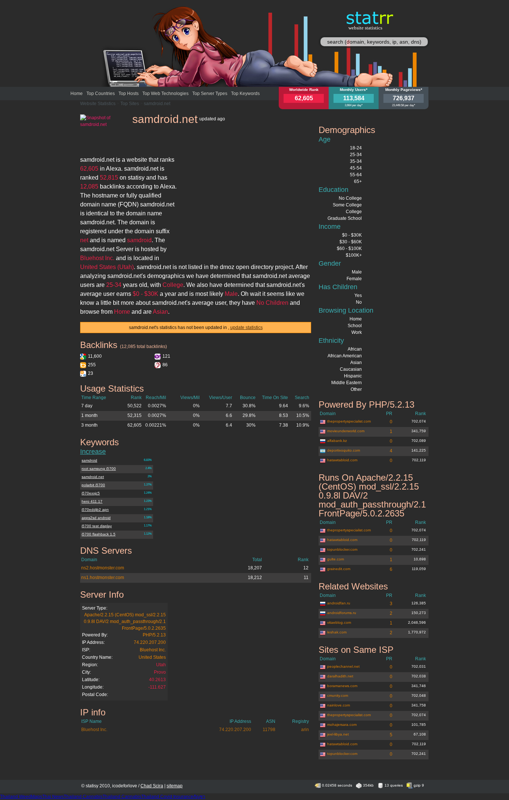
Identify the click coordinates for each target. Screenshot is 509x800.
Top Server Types (209, 93)
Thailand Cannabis (83, 796)
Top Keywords (245, 93)
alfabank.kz (337, 441)
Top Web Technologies (165, 93)
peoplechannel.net (343, 666)
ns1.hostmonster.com (102, 577)
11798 (269, 729)
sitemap (175, 785)
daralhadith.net (340, 676)
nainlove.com (338, 705)
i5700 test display (97, 526)
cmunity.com (337, 695)
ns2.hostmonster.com (102, 567)
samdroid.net (157, 103)
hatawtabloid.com (342, 460)
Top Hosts (128, 93)
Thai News (53, 796)
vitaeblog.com (339, 622)
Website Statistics (98, 103)
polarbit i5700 (93, 485)
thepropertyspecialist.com (349, 421)
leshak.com (337, 632)
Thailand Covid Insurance (167, 796)
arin (305, 729)
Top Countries (100, 93)
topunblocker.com (342, 549)
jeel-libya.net (338, 734)
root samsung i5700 (99, 469)
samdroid (89, 460)
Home (76, 93)
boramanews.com (342, 686)
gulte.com (335, 559)
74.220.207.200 (150, 642)
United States (152, 657)
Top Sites (129, 103)
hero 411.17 (92, 501)
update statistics (246, 327)
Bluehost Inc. (153, 649)
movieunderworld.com (345, 431)
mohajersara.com (342, 724)
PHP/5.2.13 (154, 635)
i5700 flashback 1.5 (99, 534)
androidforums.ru (341, 613)
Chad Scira (151, 785)
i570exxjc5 (91, 493)
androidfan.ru (338, 603)
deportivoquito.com (343, 450)
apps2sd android (96, 518)
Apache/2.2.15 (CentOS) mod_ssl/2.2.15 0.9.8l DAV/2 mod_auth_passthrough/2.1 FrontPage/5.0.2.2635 (125, 621)
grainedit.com (338, 569)
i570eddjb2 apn (95, 509)
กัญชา (199, 796)
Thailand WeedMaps (21, 796)
